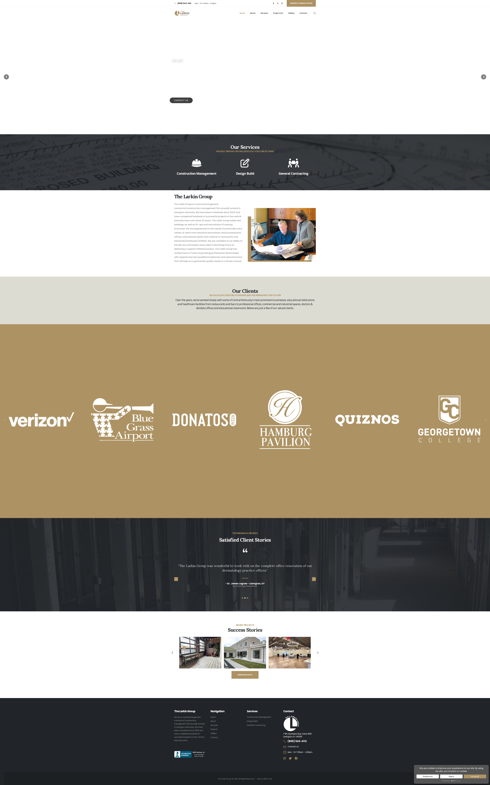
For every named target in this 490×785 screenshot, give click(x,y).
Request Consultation (301, 3)
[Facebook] (273, 3)
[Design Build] (245, 163)
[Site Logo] (182, 13)
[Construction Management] (196, 163)
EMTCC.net (267, 779)
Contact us (181, 100)
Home (242, 13)
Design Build (245, 173)
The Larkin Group (187, 72)
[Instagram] (282, 3)
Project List (278, 13)
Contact (303, 13)
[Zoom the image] (245, 638)
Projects (214, 729)
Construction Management (196, 173)
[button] (315, 13)
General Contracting (293, 173)
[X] (277, 3)
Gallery (291, 13)
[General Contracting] (293, 163)
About (252, 13)
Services (264, 13)
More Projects (245, 675)
